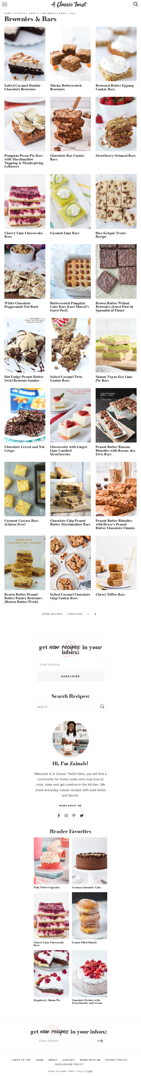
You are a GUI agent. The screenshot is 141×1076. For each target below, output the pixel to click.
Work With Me (90, 1060)
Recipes (20, 13)
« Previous (74, 614)
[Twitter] (81, 816)
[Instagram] (66, 816)
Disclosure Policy (69, 1064)
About (53, 1060)
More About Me (70, 806)
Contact (68, 1060)
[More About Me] (70, 739)
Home (7, 13)
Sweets (34, 13)
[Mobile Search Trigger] (134, 6)
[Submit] (102, 706)
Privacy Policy (116, 1060)
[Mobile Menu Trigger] (5, 6)
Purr (90, 1071)
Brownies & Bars (54, 13)
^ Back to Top (21, 1060)
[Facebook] (59, 816)
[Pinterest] (74, 816)
